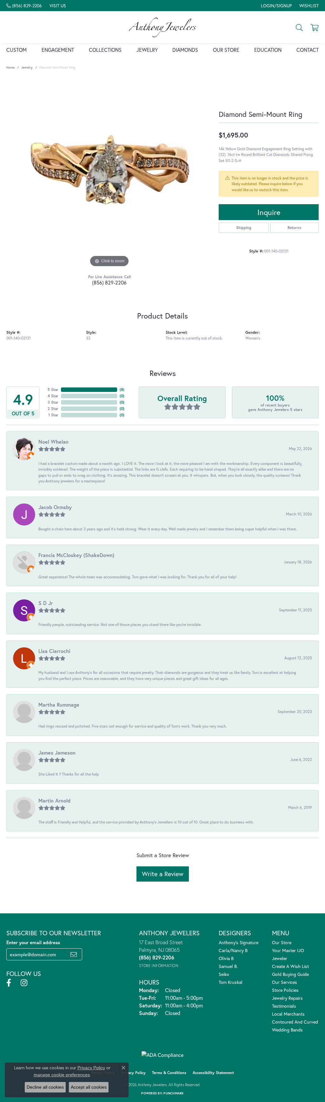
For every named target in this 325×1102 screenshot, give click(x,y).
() (122, 389)
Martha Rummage (58, 704)
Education (268, 49)
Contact (307, 49)
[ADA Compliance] (162, 1055)
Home (10, 67)
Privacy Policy (133, 1072)
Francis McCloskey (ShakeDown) (76, 555)
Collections (105, 49)
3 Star (53, 402)
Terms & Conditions (169, 1072)
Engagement (58, 49)
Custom (16, 49)
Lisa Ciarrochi (54, 651)
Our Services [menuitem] (284, 982)
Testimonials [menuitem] (284, 1006)
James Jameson (57, 752)
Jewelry (147, 49)
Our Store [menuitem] (281, 942)
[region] (109, 173)
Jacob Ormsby (55, 507)
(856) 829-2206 (109, 282)
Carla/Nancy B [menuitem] (233, 950)
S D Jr (45, 603)
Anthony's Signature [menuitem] (238, 942)
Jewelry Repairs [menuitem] (287, 998)
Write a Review (162, 874)
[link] (24, 5)
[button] (276, 5)
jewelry (27, 67)
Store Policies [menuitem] (285, 990)
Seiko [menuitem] (224, 974)
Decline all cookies (45, 1087)
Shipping (243, 227)
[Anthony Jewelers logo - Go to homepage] (162, 27)
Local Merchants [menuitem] (288, 1014)
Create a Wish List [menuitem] (290, 966)
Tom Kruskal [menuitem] (230, 982)
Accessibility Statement (213, 1072)
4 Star (53, 395)
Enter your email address (33, 942)
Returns (294, 227)
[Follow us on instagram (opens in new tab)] (23, 983)
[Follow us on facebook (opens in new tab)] (8, 983)
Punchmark (173, 1093)
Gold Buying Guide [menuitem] (290, 974)
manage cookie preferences (62, 1074)
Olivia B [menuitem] (226, 958)
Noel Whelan (53, 441)
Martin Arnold (54, 800)
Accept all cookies (89, 1087)
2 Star (53, 408)
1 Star (53, 415)
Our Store (226, 49)
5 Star (53, 389)
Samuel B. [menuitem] (228, 966)
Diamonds (185, 49)
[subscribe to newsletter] (73, 954)
